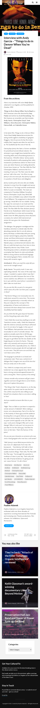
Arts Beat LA (17, 465)
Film (6, 33)
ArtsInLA (7, 471)
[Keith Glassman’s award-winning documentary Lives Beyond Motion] (20, 593)
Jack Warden (8, 479)
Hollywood (28, 476)
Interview (12, 33)
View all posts (8, 525)
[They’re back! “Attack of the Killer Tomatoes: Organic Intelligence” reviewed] (20, 561)
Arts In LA (26, 465)
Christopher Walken (11, 473)
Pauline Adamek (11, 52)
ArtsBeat (7, 468)
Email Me (4, 695)
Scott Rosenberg (10, 482)
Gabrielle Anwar (9, 476)
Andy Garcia (8, 465)
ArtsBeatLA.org (25, 468)
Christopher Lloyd (17, 471)
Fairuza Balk (22, 473)
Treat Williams (9, 485)
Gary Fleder (19, 476)
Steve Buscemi (21, 482)
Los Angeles (20, 33)
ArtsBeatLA (15, 468)
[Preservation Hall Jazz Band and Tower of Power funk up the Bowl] (20, 624)
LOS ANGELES (18, 479)
